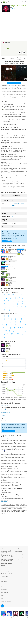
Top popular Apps (18, 559)
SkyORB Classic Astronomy (11, 256)
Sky (7, 307)
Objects (15, 304)
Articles (2, 595)
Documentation (4, 589)
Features (8, 327)
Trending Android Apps (19, 557)
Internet (15, 295)
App (3, 310)
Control (7, 330)
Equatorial (16, 301)
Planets (20, 304)
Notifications (8, 333)
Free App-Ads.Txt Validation (6, 601)
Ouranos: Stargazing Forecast (11, 261)
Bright (9, 298)
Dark (3, 336)
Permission (4, 298)
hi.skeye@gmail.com (5, 412)
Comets (11, 307)
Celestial (13, 321)
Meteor (24, 304)
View (16, 315)
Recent (16, 330)
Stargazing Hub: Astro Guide (11, 266)
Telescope (4, 324)
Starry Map (24, 249)
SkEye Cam (8, 348)
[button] (14, 418)
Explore (8, 324)
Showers (3, 307)
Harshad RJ (12, 341)
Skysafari (18, 321)
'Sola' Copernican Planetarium (11, 272)
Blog (2, 598)
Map (3, 318)
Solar (24, 315)
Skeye (3, 295)
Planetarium (14, 333)
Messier (13, 298)
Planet (16, 327)
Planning (19, 333)
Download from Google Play (14, 83)
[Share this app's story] (20, 52)
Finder (24, 330)
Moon (20, 315)
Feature (19, 295)
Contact (2, 583)
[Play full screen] (24, 52)
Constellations (8, 318)
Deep (23, 318)
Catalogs (21, 298)
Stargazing (18, 318)
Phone (3, 301)
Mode (3, 304)
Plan (21, 327)
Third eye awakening (5, 576)
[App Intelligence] (2, 605)
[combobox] (19, 2)
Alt (6, 301)
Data (11, 310)
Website (3, 415)
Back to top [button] (24, 606)
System (22, 321)
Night (7, 315)
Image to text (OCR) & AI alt (6, 571)
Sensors (7, 304)
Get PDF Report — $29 (7, 240)
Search (11, 330)
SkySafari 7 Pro (9, 282)
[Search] (26, 2)
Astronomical (23, 324)
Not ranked (14, 208)
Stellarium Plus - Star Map (11, 277)
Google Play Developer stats (20, 554)
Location (3, 330)
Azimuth (11, 301)
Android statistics (18, 551)
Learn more (14, 238)
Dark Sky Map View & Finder (11, 249)
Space (13, 327)
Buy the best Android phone (20, 562)
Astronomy (11, 315)
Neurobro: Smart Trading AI (6, 573)
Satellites (3, 327)
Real (9, 321)
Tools (20, 330)
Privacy (2, 586)
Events (14, 318)
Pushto (7, 295)
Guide (20, 307)
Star (3, 315)
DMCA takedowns (4, 592)
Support (7, 310)
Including (21, 301)
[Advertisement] (14, 26)
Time (24, 307)
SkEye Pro (8, 343)
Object (17, 324)
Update (11, 295)
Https (11, 304)
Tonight (24, 333)
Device (3, 333)
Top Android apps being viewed (7, 568)
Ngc (17, 298)
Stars (16, 307)
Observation (4, 321)
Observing (13, 324)
